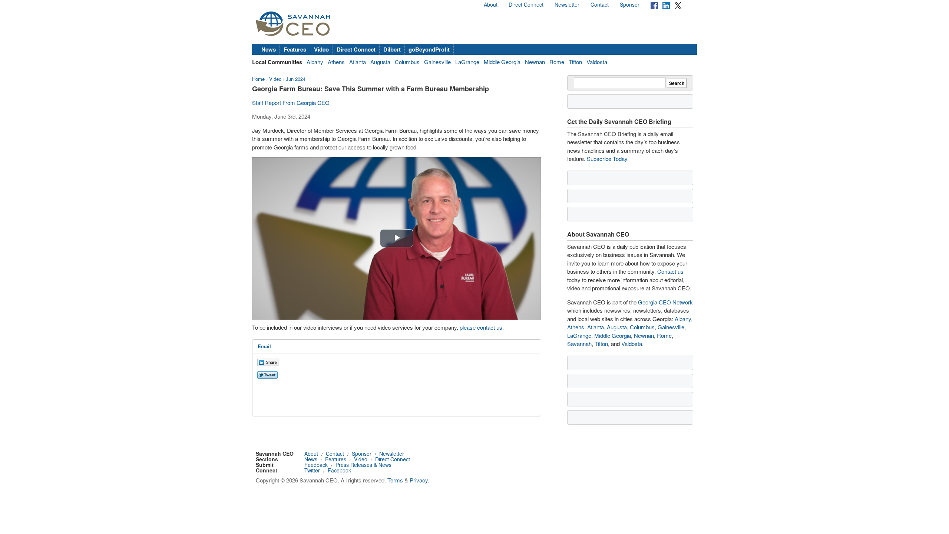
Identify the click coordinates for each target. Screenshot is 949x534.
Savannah (579, 343)
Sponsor (629, 4)
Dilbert (392, 49)
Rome (556, 62)
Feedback (316, 464)
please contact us (481, 327)
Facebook (339, 470)
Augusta (380, 62)
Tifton (575, 62)
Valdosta (596, 62)
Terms (395, 480)
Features (295, 49)
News (268, 49)
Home (258, 78)
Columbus (407, 62)
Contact (600, 4)
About (490, 4)
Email (264, 346)
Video (321, 49)
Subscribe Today (607, 158)
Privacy (419, 480)
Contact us (670, 271)
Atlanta (357, 62)
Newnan (535, 62)
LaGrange (467, 62)
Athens (336, 62)
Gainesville (437, 62)
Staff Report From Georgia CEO (291, 102)
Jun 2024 (295, 78)
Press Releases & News (363, 464)
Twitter (312, 470)
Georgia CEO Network (665, 302)
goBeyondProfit (429, 49)
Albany (315, 62)
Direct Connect (526, 4)
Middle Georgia (502, 62)
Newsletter (567, 4)
